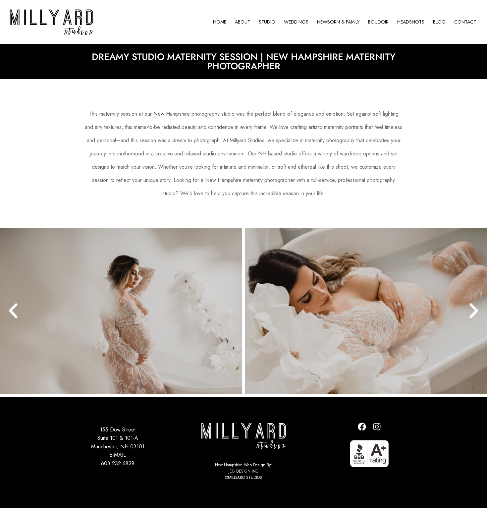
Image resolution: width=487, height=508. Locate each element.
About (242, 22)
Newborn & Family (338, 22)
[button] (13, 311)
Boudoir (378, 22)
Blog (439, 22)
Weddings (296, 22)
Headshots (410, 22)
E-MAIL (117, 455)
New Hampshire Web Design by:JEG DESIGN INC (243, 468)
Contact (465, 22)
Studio (267, 22)
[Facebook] (362, 426)
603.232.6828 (118, 463)
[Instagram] (377, 426)
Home (219, 22)
